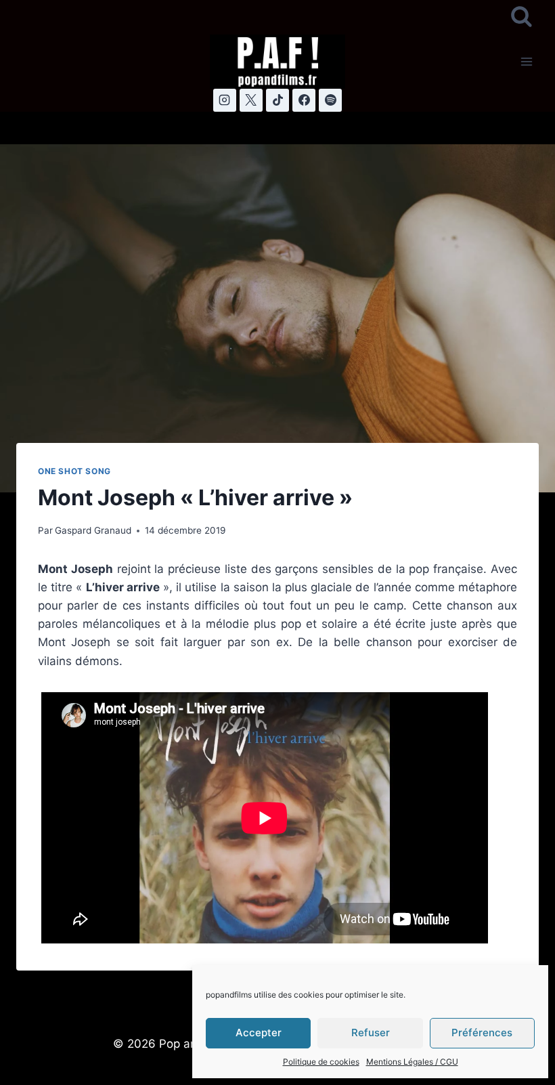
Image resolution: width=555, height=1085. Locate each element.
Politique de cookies (321, 1062)
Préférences (481, 1032)
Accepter (259, 1032)
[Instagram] (224, 100)
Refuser (370, 1032)
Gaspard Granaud (93, 530)
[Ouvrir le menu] (526, 61)
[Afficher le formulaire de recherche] (521, 17)
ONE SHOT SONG (74, 471)
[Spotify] (330, 100)
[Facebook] (303, 100)
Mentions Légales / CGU (412, 1062)
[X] (251, 100)
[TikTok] (277, 100)
